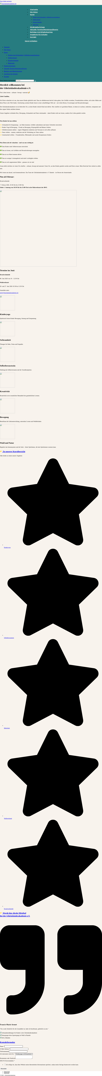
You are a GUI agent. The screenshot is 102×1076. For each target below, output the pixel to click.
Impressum (6, 1073)
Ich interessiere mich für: (7, 1054)
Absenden (3, 1068)
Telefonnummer (4, 1051)
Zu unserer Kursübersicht (13, 451)
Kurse (6, 52)
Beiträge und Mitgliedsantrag (13, 71)
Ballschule (11, 63)
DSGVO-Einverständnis (7, 1061)
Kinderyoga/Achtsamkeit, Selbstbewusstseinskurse (23, 55)
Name (2, 1046)
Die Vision (7, 50)
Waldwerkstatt (12, 58)
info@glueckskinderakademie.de (9, 293)
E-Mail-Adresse (5, 1049)
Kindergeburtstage (9, 66)
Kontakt (6, 76)
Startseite (7, 47)
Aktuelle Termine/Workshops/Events (15, 68)
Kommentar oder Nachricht (7, 1058)
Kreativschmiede (13, 60)
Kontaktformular (7, 1042)
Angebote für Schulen (11, 74)
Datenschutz (7, 1071)
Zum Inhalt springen (6, 1)
